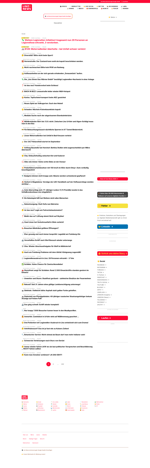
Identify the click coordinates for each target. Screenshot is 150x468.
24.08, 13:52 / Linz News (29, 113)
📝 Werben (25, 410)
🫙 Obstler (54, 404)
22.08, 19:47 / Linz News (29, 214)
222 (63, 364)
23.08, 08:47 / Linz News (29, 180)
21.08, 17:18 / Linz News (29, 288)
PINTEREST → (101, 302)
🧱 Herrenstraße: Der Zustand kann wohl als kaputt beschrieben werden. (52, 61)
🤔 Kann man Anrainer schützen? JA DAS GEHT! (42, 355)
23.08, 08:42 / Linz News (29, 188)
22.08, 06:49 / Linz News (29, 262)
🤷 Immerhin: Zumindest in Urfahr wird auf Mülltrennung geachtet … (50, 317)
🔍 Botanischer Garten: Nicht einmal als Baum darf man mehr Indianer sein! (53, 335)
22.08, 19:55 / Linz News (29, 202)
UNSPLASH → (102, 292)
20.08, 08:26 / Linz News (29, 326)
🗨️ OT (96, 406)
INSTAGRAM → (102, 267)
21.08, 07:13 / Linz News (29, 314)
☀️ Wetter (100, 6)
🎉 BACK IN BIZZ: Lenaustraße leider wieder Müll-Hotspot (46, 91)
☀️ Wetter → (113, 17)
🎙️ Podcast (83, 406)
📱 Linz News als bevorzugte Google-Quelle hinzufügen (37, 450)
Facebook (30, 34)
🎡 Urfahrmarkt (69, 408)
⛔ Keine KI (104, 8)
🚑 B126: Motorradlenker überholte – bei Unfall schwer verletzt (54, 49)
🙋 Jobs (82, 410)
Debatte (44, 434)
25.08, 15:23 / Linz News (29, 65)
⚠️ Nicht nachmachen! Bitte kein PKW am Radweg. (43, 67)
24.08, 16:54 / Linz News (29, 101)
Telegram (45, 419)
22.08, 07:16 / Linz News (29, 256)
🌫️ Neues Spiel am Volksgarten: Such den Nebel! (42, 103)
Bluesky (49, 34)
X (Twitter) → (101, 275)
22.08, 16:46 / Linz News (29, 226)
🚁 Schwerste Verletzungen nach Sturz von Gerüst (43, 341)
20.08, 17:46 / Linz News (29, 320)
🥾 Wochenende (112, 6)
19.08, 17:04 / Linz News (29, 344)
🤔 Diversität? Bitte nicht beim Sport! (37, 55)
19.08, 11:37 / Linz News (29, 352)
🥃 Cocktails (54, 406)
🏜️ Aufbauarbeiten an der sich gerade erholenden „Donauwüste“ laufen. (52, 73)
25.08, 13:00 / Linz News (29, 71)
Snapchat (43, 34)
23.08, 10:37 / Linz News (29, 159)
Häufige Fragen (33, 438)
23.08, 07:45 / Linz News (29, 196)
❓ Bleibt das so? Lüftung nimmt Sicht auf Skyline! (43, 216)
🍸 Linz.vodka (54, 402)
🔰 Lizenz (24, 406)
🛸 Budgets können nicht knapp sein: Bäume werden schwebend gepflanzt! (53, 176)
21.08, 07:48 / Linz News (29, 294)
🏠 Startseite (25, 402)
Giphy (42, 419)
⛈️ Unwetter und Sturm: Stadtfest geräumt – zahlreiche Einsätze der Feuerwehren (56, 278)
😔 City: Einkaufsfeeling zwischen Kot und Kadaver (43, 156)
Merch (24, 438)
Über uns (25, 434)
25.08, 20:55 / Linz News (29, 53)
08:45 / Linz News (35, 38)
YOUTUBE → (101, 285)
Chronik (44, 38)
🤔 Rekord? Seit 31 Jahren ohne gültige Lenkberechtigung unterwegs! (51, 284)
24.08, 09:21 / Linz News (29, 119)
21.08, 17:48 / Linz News (29, 282)
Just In (24, 308)
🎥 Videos (63, 6)
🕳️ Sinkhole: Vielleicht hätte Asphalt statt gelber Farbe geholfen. (49, 290)
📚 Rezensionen (40, 410)
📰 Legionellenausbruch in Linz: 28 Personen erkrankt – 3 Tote (48, 258)
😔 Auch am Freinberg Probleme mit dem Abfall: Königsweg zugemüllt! (51, 252)
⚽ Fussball (39, 406)
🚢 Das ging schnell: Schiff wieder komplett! (40, 305)
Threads (32, 34)
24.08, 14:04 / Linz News (29, 107)
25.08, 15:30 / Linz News (29, 59)
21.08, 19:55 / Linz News (29, 276)
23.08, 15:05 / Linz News (29, 145)
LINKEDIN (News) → (103, 297)
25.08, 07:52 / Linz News (29, 89)
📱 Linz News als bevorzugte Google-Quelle (109, 1)
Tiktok (41, 34)
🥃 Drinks (70, 8)
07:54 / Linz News (35, 47)
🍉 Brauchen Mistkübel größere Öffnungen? (40, 228)
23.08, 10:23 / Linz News (29, 165)
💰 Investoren (84, 408)
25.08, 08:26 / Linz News (29, 77)
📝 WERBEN (124, 8)
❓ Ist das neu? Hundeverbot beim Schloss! (40, 85)
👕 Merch (80, 8)
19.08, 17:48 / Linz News (29, 332)
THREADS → (101, 270)
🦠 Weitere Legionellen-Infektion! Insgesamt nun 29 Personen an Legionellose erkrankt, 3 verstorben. (55, 41)
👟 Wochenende (55, 408)
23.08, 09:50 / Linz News (29, 174)
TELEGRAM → (101, 300)
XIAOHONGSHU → (103, 280)
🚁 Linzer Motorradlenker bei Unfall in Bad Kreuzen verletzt (46, 136)
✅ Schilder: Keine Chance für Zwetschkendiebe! (42, 264)
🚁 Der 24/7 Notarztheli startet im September (41, 142)
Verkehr (39, 119)
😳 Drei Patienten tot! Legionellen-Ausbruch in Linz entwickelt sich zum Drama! (55, 323)
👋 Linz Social (88, 6)
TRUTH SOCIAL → (103, 282)
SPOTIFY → (101, 305)
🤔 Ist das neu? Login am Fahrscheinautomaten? (42, 210)
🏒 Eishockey (39, 408)
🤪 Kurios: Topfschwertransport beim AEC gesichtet (44, 97)
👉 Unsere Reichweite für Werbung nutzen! (33, 454)
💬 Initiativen (39, 404)
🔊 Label (124, 6)
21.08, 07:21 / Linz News (29, 302)
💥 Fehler (114, 8)
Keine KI (42, 438)
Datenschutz (26, 443)
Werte (32, 434)
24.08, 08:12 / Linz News (29, 133)
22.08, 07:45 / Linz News (29, 250)
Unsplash (48, 419)
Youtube (35, 34)
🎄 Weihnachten (99, 402)
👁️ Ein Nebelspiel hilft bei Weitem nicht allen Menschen (45, 198)
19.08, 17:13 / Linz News (29, 338)
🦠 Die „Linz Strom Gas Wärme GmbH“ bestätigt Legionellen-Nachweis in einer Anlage (58, 79)
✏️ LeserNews (124, 1)
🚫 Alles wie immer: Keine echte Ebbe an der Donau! (43, 162)
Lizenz (38, 434)
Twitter (38, 34)
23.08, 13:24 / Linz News (29, 153)
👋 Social (38, 402)
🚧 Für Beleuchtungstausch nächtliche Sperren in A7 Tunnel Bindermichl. (52, 130)
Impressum (35, 443)
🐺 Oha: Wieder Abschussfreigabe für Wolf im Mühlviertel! (46, 246)
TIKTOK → (100, 272)
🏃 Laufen (53, 410)
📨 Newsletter (75, 6)
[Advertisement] (58, 378)
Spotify (46, 34)
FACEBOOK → (101, 265)
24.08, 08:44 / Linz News (29, 127)
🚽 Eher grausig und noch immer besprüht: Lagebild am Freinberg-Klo (51, 234)
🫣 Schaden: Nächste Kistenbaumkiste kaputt (41, 109)
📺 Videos (24, 408)
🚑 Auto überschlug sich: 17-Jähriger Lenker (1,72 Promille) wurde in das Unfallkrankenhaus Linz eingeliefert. (52, 191)
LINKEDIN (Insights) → (104, 295)
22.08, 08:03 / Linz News (29, 244)
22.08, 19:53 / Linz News (29, 208)
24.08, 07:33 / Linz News (29, 139)
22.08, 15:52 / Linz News (29, 232)
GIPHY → (100, 290)
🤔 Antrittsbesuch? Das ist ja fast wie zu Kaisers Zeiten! (45, 329)
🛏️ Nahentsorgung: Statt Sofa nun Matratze (40, 204)
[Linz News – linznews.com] (27, 7)
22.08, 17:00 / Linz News (29, 220)
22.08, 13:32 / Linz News (29, 238)
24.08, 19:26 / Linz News (29, 95)
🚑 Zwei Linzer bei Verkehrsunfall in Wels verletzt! (43, 222)
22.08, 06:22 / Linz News (29, 268)
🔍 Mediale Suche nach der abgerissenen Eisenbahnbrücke (47, 115)
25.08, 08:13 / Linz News (29, 83)
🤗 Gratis (67, 404)
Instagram (27, 34)
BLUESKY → (101, 287)
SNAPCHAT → (102, 277)
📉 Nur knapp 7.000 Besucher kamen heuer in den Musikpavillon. (49, 310)
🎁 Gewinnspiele (92, 8)
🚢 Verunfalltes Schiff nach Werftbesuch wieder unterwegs (47, 240)
